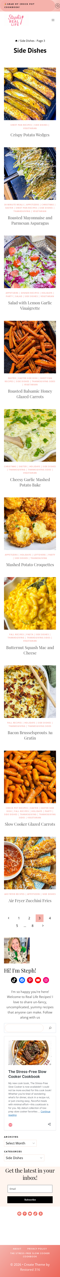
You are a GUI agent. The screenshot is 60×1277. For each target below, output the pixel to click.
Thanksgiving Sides (43, 381)
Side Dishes (41, 125)
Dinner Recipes (30, 292)
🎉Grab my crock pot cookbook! (19, 5)
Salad (18, 296)
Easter (9, 207)
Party (9, 296)
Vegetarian (30, 128)
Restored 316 (30, 1269)
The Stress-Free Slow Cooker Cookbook (30, 1255)
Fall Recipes (16, 634)
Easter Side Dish (28, 378)
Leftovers (40, 554)
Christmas (48, 204)
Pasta (29, 634)
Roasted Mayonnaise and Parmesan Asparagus (30, 220)
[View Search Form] (57, 5)
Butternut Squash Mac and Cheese (30, 650)
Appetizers (32, 204)
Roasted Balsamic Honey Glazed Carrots (30, 393)
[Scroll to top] (52, 1263)
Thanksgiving (22, 211)
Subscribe (30, 1199)
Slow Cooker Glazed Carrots (30, 824)
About (17, 1248)
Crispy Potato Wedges (30, 134)
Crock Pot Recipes (17, 808)
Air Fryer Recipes (14, 894)
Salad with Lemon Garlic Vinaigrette (30, 305)
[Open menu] (53, 20)
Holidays (47, 292)
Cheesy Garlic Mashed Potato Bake (30, 482)
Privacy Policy (37, 1248)
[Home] (16, 41)
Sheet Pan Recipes (21, 125)
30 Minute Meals (14, 204)
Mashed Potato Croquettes (30, 564)
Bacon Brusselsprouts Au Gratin (30, 735)
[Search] (50, 1028)
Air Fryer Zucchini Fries (30, 900)
